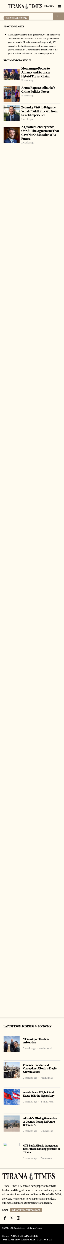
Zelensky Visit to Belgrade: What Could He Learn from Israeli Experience (39, 111)
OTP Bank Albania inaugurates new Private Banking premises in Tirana (41, 1149)
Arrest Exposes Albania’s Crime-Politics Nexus (38, 90)
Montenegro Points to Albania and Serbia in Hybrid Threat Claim (35, 72)
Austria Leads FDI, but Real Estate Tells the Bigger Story (39, 1094)
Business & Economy (16, 18)
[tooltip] (5, 1218)
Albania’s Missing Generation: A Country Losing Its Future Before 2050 (40, 1122)
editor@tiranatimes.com (26, 1210)
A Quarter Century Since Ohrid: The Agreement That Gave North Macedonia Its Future (40, 133)
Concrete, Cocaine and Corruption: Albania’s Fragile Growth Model (40, 1068)
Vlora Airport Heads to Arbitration (36, 1041)
